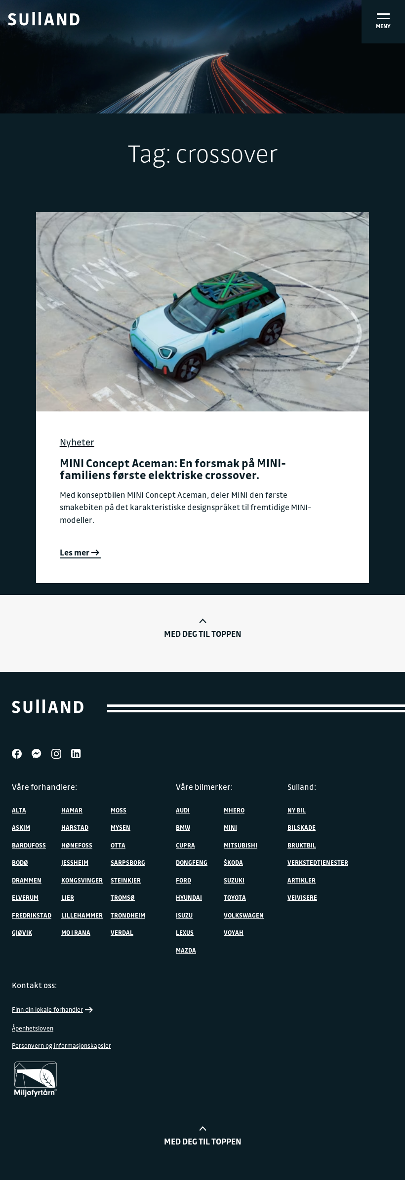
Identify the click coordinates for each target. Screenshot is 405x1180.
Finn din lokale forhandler (47, 1009)
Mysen (120, 827)
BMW (183, 827)
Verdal (122, 932)
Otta (118, 845)
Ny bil (296, 810)
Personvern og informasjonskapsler (61, 1045)
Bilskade (301, 827)
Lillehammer (82, 915)
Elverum (25, 897)
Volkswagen (244, 915)
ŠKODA (233, 862)
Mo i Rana (75, 932)
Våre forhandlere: (44, 787)
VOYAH (233, 932)
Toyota (235, 897)
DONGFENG (191, 862)
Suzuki (234, 880)
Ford (183, 880)
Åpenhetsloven (32, 1028)
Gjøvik (22, 932)
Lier (67, 897)
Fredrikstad (31, 915)
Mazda (186, 950)
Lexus (185, 932)
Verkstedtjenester (317, 862)
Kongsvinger (82, 880)
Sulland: (301, 787)
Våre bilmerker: (204, 787)
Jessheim (74, 862)
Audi (183, 810)
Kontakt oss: (34, 985)
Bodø (20, 862)
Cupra (185, 845)
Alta (19, 810)
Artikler (301, 880)
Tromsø (123, 897)
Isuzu (184, 915)
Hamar (71, 810)
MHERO (234, 810)
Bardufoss (29, 845)
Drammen (26, 880)
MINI (230, 827)
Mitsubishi (240, 845)
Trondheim (128, 915)
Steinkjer (126, 880)
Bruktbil (301, 845)
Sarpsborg (128, 862)
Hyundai (189, 897)
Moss (118, 810)
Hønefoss (76, 845)
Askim (21, 827)
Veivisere (302, 897)
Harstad (74, 827)
